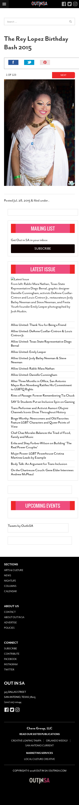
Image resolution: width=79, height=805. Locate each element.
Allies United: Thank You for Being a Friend (38, 325)
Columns (10, 586)
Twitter (9, 669)
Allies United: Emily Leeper (28, 352)
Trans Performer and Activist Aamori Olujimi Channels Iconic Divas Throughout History (39, 410)
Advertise (10, 622)
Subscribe (42, 249)
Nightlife (10, 580)
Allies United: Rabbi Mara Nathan (32, 368)
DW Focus (39, 4)
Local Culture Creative (39, 759)
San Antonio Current (39, 745)
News (7, 575)
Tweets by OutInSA (20, 526)
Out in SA (39, 781)
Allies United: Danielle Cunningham (34, 375)
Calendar (10, 591)
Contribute (11, 653)
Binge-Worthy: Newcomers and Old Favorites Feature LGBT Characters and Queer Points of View (40, 422)
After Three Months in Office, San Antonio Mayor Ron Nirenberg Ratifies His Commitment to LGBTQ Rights (41, 385)
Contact (10, 612)
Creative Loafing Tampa (26, 740)
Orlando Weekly (57, 740)
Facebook (10, 659)
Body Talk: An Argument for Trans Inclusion (39, 464)
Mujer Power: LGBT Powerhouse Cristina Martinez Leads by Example (37, 456)
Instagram (11, 664)
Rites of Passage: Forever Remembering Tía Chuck (43, 395)
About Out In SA (14, 617)
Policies (9, 627)
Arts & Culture (13, 570)
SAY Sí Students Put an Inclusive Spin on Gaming (43, 402)
